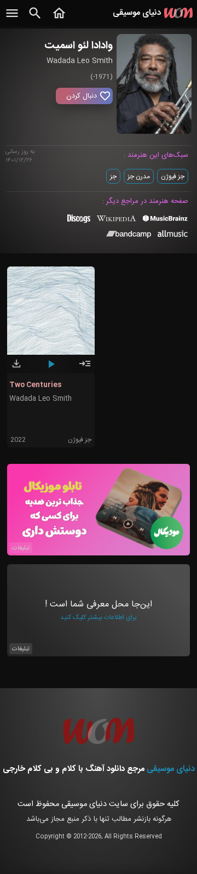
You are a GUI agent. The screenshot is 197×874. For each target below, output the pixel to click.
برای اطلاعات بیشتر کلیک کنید (98, 617)
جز (113, 176)
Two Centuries (35, 385)
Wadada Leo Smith (40, 399)
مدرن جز (139, 176)
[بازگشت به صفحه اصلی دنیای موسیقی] (59, 19)
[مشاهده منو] (12, 19)
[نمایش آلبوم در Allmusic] (173, 235)
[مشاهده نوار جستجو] (35, 19)
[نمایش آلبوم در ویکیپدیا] (116, 222)
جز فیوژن (172, 176)
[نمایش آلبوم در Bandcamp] (129, 236)
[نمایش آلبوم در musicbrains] (165, 220)
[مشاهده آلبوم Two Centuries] (84, 368)
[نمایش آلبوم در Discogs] (79, 222)
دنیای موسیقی (171, 769)
